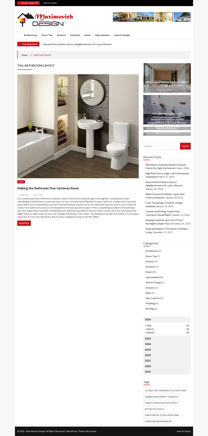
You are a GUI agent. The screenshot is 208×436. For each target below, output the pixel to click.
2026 (148, 319)
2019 (148, 371)
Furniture (75, 35)
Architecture (30, 35)
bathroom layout (155, 409)
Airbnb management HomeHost (162, 397)
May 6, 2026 (173, 90)
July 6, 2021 (38, 195)
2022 (148, 355)
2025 (148, 338)
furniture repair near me (158, 421)
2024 (148, 344)
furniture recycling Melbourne (162, 415)
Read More (24, 223)
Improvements (102, 35)
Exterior (61, 35)
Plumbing (150, 303)
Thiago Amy (24, 195)
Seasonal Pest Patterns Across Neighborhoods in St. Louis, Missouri (77, 44)
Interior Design (122, 35)
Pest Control (152, 298)
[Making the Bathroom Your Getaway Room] (78, 126)
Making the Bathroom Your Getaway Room (48, 188)
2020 (148, 366)
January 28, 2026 (173, 133)
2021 (148, 360)
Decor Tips (47, 35)
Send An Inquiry (50, 3)
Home (88, 35)
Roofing (150, 308)
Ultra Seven (90, 431)
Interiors (150, 287)
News (148, 292)
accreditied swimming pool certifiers (165, 390)
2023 (148, 349)
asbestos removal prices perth (161, 403)
